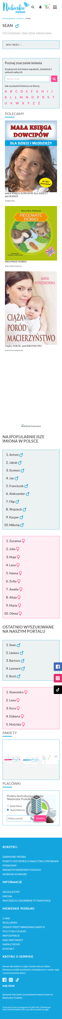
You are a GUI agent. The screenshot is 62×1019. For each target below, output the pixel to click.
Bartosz (14, 660)
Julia (12, 549)
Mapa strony (11, 944)
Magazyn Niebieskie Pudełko (21, 869)
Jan (11, 478)
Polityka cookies (14, 931)
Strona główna (8, 18)
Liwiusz (14, 653)
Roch (12, 676)
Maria (13, 605)
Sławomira (16, 692)
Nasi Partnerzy (12, 940)
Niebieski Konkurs (14, 874)
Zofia (13, 581)
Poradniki (9, 865)
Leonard (15, 668)
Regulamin (9, 922)
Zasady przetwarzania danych (23, 927)
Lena (12, 565)
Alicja (13, 597)
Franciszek (16, 486)
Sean (12, 645)
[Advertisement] (31, 386)
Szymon (14, 470)
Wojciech (15, 509)
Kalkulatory (11, 891)
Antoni (14, 455)
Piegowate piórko (16, 262)
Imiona (21, 18)
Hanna (13, 573)
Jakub (13, 462)
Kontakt (8, 948)
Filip (12, 501)
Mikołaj (14, 525)
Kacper (14, 517)
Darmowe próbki (14, 856)
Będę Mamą (16, 806)
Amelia (14, 589)
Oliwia (13, 613)
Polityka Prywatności (14, 1009)
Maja (12, 557)
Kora (12, 708)
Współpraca (11, 935)
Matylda (15, 724)
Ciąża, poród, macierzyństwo (23, 346)
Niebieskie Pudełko (16, 7)
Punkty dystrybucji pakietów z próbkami (30, 861)
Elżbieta (14, 716)
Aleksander (17, 494)
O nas (6, 918)
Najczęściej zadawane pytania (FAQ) (26, 900)
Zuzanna (15, 541)
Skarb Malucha (17, 810)
